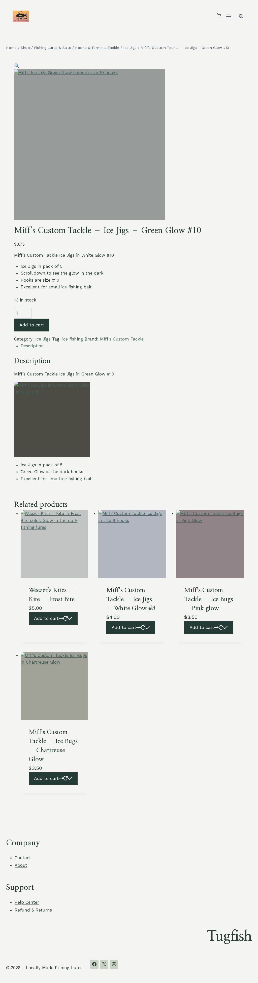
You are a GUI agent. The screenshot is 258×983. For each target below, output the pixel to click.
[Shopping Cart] (219, 16)
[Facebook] (94, 964)
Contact (23, 857)
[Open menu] (228, 16)
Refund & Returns (33, 910)
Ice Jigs (43, 339)
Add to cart (31, 324)
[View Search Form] (240, 16)
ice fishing (72, 339)
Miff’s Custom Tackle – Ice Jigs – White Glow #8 (130, 599)
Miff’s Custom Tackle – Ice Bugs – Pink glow (208, 599)
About (21, 865)
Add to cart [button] (46, 618)
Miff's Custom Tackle (122, 339)
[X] (104, 964)
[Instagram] (114, 964)
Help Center (27, 902)
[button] (16, 65)
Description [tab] (32, 345)
